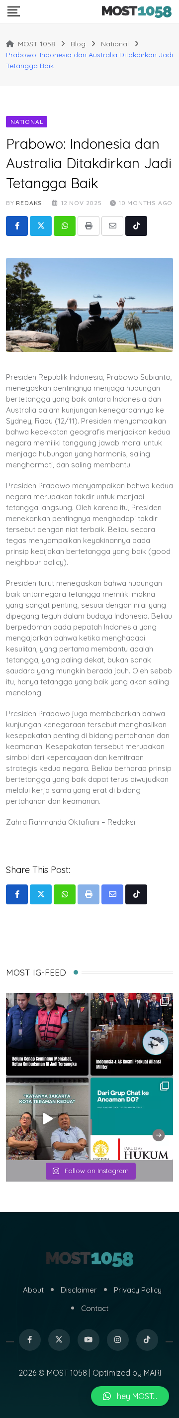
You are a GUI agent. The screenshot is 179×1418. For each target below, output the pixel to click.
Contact (94, 1308)
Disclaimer (79, 1290)
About (33, 1290)
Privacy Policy (138, 1290)
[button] (130, 1396)
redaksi (30, 203)
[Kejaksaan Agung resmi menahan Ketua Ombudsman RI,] (47, 1034)
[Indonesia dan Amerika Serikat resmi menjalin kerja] (131, 1034)
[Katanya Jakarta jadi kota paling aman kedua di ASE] (47, 1119)
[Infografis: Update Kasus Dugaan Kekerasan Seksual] (131, 1119)
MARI (152, 1373)
